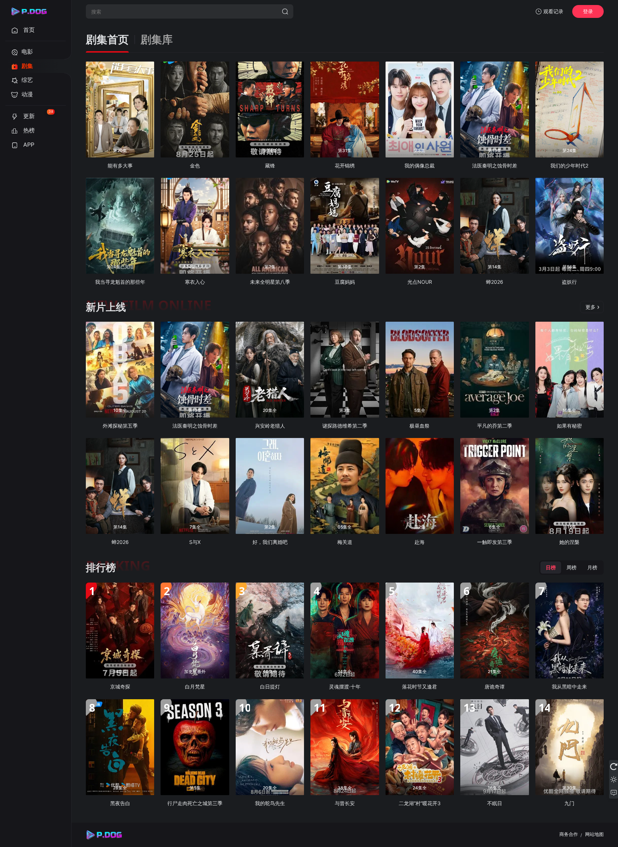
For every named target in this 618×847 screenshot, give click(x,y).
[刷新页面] (613, 766)
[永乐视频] (32, 11)
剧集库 (157, 39)
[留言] (613, 792)
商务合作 (568, 834)
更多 (590, 307)
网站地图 (594, 834)
